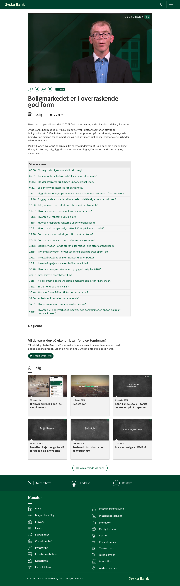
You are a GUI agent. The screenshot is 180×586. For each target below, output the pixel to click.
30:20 (32, 269)
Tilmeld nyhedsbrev (42, 355)
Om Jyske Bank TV (74, 578)
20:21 (32, 228)
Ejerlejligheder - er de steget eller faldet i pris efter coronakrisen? (76, 246)
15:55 (32, 217)
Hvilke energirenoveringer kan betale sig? (62, 304)
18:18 (32, 222)
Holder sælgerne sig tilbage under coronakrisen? (66, 182)
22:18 (32, 234)
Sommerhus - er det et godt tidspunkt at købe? (65, 234)
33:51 (32, 280)
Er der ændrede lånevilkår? (53, 286)
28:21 (32, 263)
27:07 (32, 257)
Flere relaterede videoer (90, 468)
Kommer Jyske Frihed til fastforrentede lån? (63, 292)
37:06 (32, 298)
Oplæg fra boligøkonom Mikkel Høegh (60, 170)
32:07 (32, 275)
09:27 (32, 187)
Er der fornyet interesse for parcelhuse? (60, 187)
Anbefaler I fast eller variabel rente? (58, 298)
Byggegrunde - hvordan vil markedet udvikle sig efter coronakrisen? (77, 199)
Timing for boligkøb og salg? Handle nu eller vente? (67, 176)
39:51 (32, 304)
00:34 (32, 170)
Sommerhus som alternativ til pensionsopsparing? (66, 240)
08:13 (32, 182)
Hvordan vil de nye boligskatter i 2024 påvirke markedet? (71, 228)
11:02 (32, 193)
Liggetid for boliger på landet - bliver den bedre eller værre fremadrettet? (81, 193)
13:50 (32, 205)
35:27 (32, 286)
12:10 (32, 199)
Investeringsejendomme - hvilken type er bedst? (66, 257)
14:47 (32, 211)
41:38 (32, 311)
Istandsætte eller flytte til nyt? (55, 275)
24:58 (32, 246)
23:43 (32, 240)
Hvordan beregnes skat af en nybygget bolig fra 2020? (69, 269)
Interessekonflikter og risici (50, 578)
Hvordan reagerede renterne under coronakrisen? (66, 222)
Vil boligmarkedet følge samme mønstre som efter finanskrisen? (74, 280)
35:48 (32, 292)
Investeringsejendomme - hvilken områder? (63, 263)
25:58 (32, 251)
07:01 (32, 176)
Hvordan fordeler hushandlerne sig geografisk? (65, 211)
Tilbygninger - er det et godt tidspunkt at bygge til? (68, 205)
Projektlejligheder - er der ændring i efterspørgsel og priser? (73, 251)
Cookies (31, 578)
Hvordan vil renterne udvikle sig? (57, 217)
